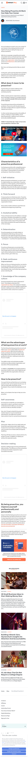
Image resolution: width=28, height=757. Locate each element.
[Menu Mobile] (2, 3)
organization (11, 60)
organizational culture (7, 284)
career (9, 349)
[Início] (11, 2)
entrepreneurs (11, 61)
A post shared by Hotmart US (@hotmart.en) (14, 335)
